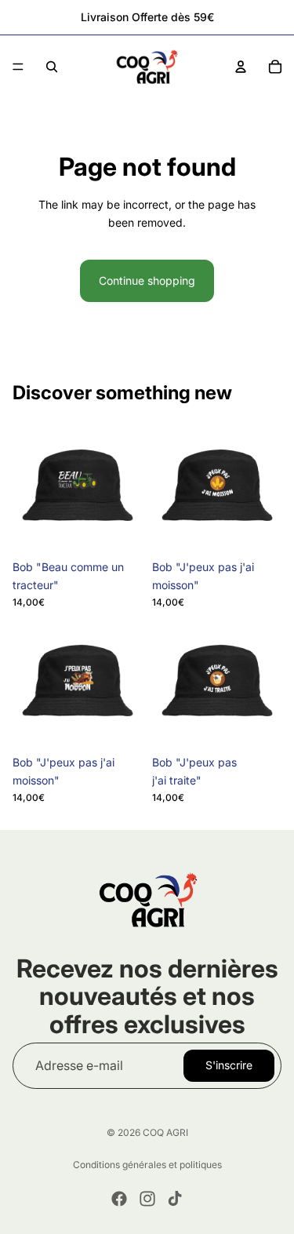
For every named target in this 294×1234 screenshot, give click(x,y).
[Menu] (18, 67)
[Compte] (240, 66)
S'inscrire (228, 1065)
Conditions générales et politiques (147, 1164)
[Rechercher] (51, 66)
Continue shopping (147, 280)
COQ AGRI (165, 1132)
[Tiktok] (174, 1198)
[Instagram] (147, 1198)
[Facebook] (119, 1198)
